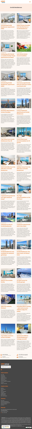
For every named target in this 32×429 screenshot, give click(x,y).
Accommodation (3, 52)
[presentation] (8, 18)
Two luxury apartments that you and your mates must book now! (24, 84)
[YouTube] (1, 370)
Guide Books (2, 392)
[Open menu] (30, 2)
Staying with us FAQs (4, 380)
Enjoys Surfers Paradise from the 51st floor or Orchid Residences (23, 27)
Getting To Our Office (4, 383)
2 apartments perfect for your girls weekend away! (8, 197)
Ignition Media (22, 426)
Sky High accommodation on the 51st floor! (23, 197)
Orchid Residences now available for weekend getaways (7, 253)
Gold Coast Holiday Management (5, 402)
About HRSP (2, 374)
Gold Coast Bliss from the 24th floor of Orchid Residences (8, 168)
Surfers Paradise (9, 334)
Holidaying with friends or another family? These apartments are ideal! (8, 55)
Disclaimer (20, 425)
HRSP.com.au (7, 417)
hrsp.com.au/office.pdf (8, 419)
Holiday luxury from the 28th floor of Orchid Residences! (23, 168)
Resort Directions (3, 394)
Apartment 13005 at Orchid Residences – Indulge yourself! (22, 337)
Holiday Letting (3, 379)
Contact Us (2, 382)
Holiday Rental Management (5, 401)
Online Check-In (3, 389)
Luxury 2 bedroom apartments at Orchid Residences (23, 112)
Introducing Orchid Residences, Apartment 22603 (7, 84)
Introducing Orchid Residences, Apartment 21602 (7, 27)
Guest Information (3, 391)
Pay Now (2, 390)
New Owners (2, 400)
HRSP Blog (2, 388)
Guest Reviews (3, 375)
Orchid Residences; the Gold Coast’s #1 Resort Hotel (23, 253)
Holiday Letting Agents (4, 403)
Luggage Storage (3, 393)
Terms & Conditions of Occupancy (5, 381)
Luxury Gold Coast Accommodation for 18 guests (23, 141)
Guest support (3, 424)
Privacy (16, 425)
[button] (6, 426)
